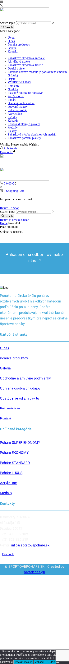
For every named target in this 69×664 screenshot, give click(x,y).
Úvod (11, 37)
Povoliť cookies (23, 662)
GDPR (51, 662)
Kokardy (13, 120)
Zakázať (39, 662)
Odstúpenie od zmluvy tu (19, 398)
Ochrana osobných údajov (20, 388)
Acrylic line (15, 113)
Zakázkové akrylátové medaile (26, 58)
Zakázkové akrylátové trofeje (25, 65)
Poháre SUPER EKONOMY (20, 442)
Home (3, 223)
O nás (11, 41)
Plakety (12, 131)
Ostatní (12, 78)
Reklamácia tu (10, 408)
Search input (7, 23)
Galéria (12, 48)
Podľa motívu (16, 96)
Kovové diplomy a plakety (24, 124)
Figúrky (12, 117)
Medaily (13, 127)
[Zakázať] (57, 662)
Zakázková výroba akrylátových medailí (32, 134)
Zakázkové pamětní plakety (24, 138)
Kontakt (12, 51)
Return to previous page (14, 219)
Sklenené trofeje (17, 110)
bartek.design (34, 572)
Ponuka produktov (19, 44)
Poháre (12, 99)
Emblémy (13, 85)
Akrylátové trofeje (19, 61)
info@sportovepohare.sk (30, 545)
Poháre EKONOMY (14, 453)
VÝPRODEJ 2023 (19, 82)
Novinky (13, 89)
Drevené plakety (18, 106)
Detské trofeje (16, 68)
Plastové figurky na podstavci (25, 92)
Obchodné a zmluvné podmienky (25, 378)
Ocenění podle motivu (21, 103)
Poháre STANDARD (15, 463)
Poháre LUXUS (11, 473)
